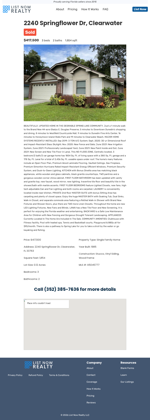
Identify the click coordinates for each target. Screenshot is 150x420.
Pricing (72, 9)
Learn (124, 375)
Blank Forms (127, 368)
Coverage (92, 381)
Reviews (91, 402)
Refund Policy (36, 375)
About (60, 9)
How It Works (90, 9)
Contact (91, 375)
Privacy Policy (15, 375)
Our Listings (127, 381)
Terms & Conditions (59, 375)
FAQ (105, 9)
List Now (140, 9)
